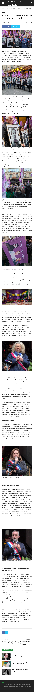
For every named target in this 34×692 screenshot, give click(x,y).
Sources (3, 682)
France (11, 8)
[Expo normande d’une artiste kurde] (6, 672)
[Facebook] (3, 632)
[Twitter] (6, 632)
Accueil (3, 8)
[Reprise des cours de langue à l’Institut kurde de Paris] (6, 664)
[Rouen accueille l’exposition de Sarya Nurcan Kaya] (6, 656)
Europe (7, 8)
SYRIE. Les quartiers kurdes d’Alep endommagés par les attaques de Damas (25, 643)
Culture (3, 658)
